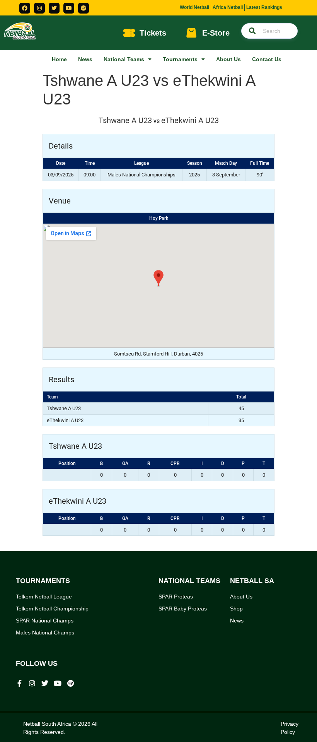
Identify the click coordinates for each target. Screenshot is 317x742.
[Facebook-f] (19, 683)
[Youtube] (68, 8)
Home (59, 59)
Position (67, 463)
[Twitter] (54, 8)
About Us (228, 59)
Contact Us (266, 59)
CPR (175, 463)
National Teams (124, 59)
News (85, 59)
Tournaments (180, 59)
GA (125, 463)
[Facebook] (24, 8)
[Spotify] (83, 8)
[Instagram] (39, 8)
